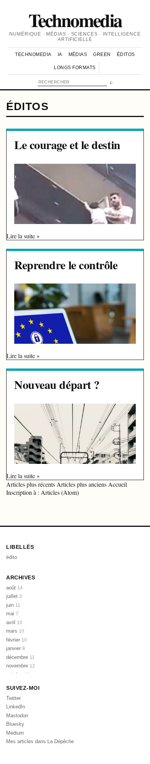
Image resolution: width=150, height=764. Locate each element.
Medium (15, 733)
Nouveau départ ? (57, 384)
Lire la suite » (23, 236)
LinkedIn (15, 707)
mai (12, 613)
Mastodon (17, 715)
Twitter (13, 698)
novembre (20, 666)
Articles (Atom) (60, 492)
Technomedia (75, 19)
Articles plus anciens (82, 484)
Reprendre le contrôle (66, 264)
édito (11, 557)
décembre (20, 657)
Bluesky (15, 724)
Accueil (117, 484)
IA (60, 54)
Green (101, 54)
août (14, 588)
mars (15, 631)
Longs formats (74, 67)
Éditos (126, 54)
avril (14, 622)
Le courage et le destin (67, 144)
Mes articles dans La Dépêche (40, 741)
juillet (14, 596)
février (16, 640)
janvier (15, 648)
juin (13, 605)
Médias (77, 54)
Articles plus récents (31, 484)
